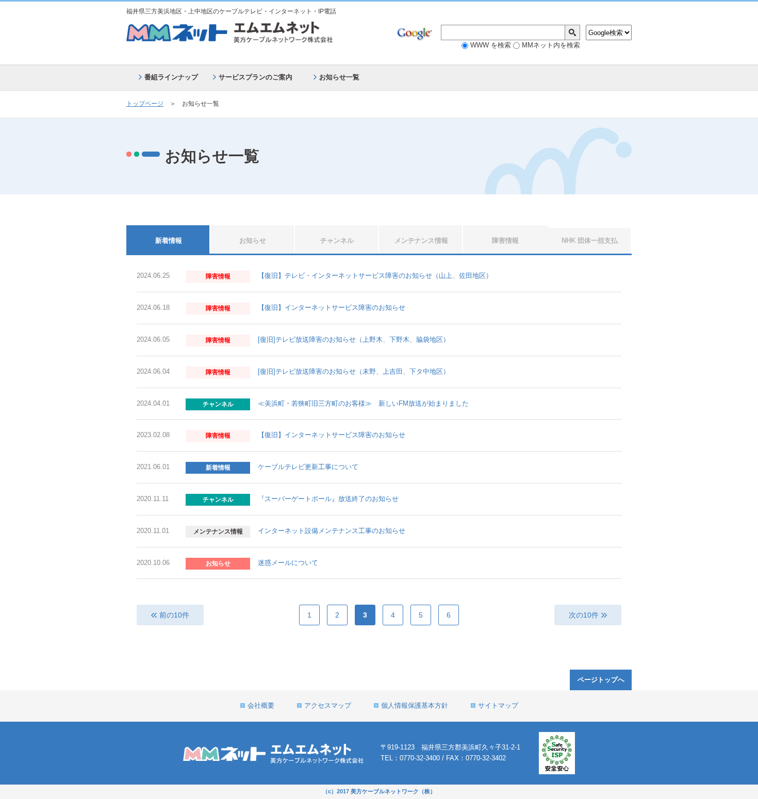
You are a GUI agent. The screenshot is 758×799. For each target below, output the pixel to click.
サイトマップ (498, 705)
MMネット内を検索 (550, 45)
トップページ (144, 103)
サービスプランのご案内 (255, 77)
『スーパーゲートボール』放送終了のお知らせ (328, 499)
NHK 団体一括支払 (590, 240)
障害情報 (505, 240)
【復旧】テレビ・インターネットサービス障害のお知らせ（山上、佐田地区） (375, 275)
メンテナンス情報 (421, 240)
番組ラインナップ (171, 77)
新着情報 (168, 240)
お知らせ (252, 240)
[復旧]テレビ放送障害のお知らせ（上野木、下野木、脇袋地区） (354, 339)
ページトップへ (601, 680)
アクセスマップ (327, 705)
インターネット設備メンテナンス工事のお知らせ (331, 531)
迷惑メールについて (288, 563)
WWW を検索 (489, 45)
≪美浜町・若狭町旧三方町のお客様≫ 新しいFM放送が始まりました (363, 403)
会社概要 (261, 705)
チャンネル (337, 240)
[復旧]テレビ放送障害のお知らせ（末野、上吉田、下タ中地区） (354, 371)
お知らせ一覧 (339, 77)
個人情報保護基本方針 (414, 705)
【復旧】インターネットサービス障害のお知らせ (331, 307)
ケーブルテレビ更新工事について (308, 467)
